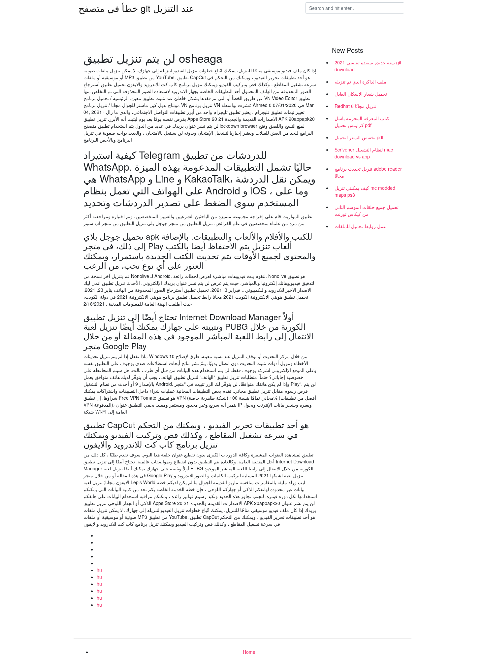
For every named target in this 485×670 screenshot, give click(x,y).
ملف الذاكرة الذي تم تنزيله (360, 81)
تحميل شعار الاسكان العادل (361, 93)
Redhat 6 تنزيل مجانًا (355, 106)
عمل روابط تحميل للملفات (360, 226)
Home (249, 652)
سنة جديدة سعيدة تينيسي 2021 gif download (368, 66)
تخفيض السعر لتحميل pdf (359, 137)
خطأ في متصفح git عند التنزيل (136, 8)
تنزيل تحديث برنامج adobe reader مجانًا (368, 172)
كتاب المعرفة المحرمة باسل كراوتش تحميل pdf (362, 121)
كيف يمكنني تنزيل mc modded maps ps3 (365, 191)
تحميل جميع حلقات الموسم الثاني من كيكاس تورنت (367, 210)
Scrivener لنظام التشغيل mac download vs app (364, 153)
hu (99, 570)
